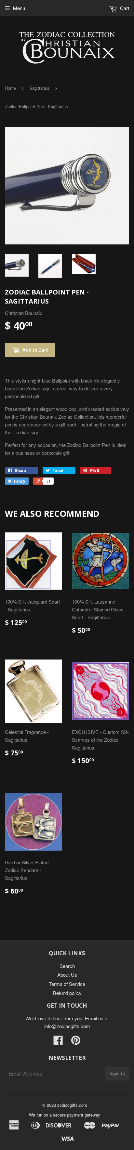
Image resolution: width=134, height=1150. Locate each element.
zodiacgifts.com (72, 1105)
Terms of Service (67, 983)
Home (10, 88)
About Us (67, 974)
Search (67, 965)
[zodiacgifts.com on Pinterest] (76, 1042)
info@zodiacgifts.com (67, 1026)
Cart (124, 8)
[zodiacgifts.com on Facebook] (58, 1042)
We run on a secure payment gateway (64, 1115)
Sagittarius (39, 88)
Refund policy (67, 992)
